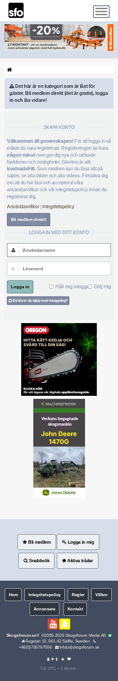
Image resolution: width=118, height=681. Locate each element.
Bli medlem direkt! (28, 219)
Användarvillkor (23, 206)
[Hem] (9, 69)
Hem (13, 594)
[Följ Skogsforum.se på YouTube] (53, 624)
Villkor (101, 594)
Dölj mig (102, 286)
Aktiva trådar (79, 560)
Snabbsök (38, 560)
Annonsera (44, 608)
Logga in (20, 286)
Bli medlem (39, 542)
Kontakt (75, 608)
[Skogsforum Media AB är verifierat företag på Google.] (110, 635)
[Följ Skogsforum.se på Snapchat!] (64, 624)
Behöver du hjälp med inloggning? (40, 301)
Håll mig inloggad (73, 286)
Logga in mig (80, 542)
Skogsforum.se (21, 635)
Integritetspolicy (58, 206)
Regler (78, 594)
